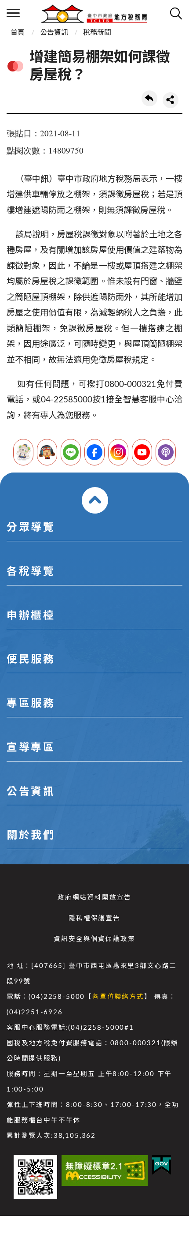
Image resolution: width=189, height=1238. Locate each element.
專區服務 (31, 703)
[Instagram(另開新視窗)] (118, 452)
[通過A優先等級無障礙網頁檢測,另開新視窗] (105, 1170)
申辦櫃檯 (31, 616)
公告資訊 (54, 32)
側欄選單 (13, 13)
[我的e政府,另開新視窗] (161, 1165)
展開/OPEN (95, 500)
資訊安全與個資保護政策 (94, 939)
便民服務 (31, 659)
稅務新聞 (97, 32)
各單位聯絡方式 (118, 997)
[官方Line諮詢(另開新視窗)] (71, 452)
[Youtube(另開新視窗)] (142, 452)
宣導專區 (31, 748)
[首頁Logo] (94, 13)
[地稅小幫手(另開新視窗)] (23, 452)
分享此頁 (170, 100)
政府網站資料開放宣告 (94, 897)
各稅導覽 (31, 571)
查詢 (176, 13)
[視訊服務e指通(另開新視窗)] (47, 452)
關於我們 (31, 835)
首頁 (18, 32)
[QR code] (35, 1177)
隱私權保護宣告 (94, 918)
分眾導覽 (31, 527)
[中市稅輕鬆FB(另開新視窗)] (94, 452)
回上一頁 (149, 98)
